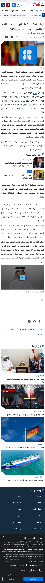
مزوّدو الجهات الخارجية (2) (36, 551)
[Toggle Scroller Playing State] (43, 15)
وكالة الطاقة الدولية (22, 100)
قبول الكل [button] (33, 579)
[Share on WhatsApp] (17, 37)
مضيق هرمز (22, 117)
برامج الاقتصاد (16, 528)
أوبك (35, 92)
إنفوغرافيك (17, 521)
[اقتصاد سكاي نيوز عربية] (36, 4)
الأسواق (15, 10)
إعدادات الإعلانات (14, 559)
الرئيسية (39, 10)
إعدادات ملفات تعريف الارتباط (22, 561)
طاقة (40, 502)
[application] (22, 277)
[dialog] (22, 558)
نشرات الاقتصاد (36, 528)
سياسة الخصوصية (8, 561)
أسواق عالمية (37, 508)
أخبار (19, 495)
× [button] (3, 536)
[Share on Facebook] (11, 37)
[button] (19, 4)
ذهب (19, 515)
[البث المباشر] (8, 5)
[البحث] (14, 5)
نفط (19, 508)
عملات (39, 515)
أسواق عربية (17, 502)
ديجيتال (39, 521)
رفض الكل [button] (12, 579)
